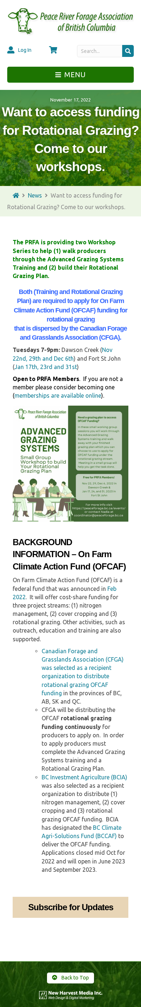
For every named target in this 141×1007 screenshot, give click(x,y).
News (35, 195)
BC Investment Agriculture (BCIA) (84, 777)
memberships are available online (57, 395)
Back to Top (74, 978)
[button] (128, 51)
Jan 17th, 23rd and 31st (45, 367)
